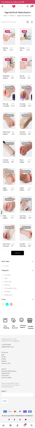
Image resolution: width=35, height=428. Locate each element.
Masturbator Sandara (6, 77)
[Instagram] (20, 419)
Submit (5, 401)
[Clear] (7, 304)
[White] (19, 304)
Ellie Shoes (7, 285)
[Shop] (10, 425)
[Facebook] (14, 419)
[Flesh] (11, 304)
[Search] (27, 6)
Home (5, 16)
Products (12, 16)
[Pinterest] (9, 419)
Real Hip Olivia (5, 49)
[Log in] (17, 425)
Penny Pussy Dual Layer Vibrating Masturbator (6, 247)
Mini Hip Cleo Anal (22, 77)
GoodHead (7, 292)
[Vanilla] (15, 304)
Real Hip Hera (22, 49)
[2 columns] (32, 22)
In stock (6, 266)
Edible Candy (7, 282)
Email (3, 391)
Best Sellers (7, 275)
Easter (6, 278)
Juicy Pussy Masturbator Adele (23, 218)
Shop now (16, 340)
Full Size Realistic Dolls (10, 288)
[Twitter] (25, 419)
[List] (27, 22)
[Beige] (3, 304)
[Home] (3, 425)
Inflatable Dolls (8, 295)
